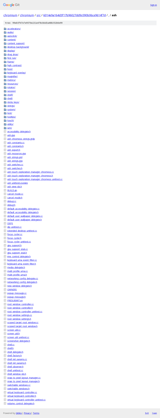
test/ (9, 113)
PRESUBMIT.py (15, 300)
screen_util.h (13, 333)
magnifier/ (12, 76)
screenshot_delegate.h (18, 340)
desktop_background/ (18, 46)
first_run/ (11, 57)
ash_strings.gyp (15, 160)
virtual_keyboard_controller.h (21, 395)
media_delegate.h (16, 267)
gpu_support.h (14, 245)
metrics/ (11, 79)
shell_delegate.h (15, 351)
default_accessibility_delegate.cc (23, 208)
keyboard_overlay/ (16, 72)
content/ (11, 39)
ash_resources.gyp (16, 153)
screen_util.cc (14, 329)
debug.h (11, 204)
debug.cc (11, 201)
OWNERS (12, 289)
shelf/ (10, 94)
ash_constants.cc (16, 142)
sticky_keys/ (13, 102)
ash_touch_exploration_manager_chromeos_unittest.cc (34, 179)
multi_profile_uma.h (17, 274)
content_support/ (16, 43)
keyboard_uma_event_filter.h (21, 263)
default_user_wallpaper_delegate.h (24, 219)
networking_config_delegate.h (22, 282)
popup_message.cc (17, 293)
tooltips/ (11, 116)
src (39, 15)
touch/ (10, 120)
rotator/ (11, 87)
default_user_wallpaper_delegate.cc (25, 216)
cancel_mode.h (14, 197)
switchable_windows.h (18, 388)
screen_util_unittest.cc (18, 337)
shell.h (10, 348)
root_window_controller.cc (20, 304)
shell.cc (11, 344)
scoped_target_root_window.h (22, 326)
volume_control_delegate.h (20, 403)
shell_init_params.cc (17, 359)
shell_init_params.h (16, 363)
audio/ (10, 32)
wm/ (9, 127)
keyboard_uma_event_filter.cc (22, 260)
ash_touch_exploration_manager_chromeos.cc (30, 171)
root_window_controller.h (20, 307)
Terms (36, 413)
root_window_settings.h (19, 318)
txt (147, 413)
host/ (10, 69)
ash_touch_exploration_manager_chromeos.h (30, 175)
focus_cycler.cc (14, 234)
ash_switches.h (14, 168)
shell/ (10, 98)
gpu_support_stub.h (17, 252)
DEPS (10, 223)
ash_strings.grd (14, 157)
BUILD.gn (12, 190)
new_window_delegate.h (19, 285)
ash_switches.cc (15, 164)
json (154, 413)
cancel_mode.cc (15, 193)
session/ (11, 91)
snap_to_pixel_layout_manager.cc (24, 377)
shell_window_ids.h (16, 373)
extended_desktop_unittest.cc (22, 230)
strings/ (11, 105)
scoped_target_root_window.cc (22, 322)
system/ (11, 109)
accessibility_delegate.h (19, 131)
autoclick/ (12, 35)
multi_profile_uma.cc (17, 271)
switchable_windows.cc (18, 385)
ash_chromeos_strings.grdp (21, 138)
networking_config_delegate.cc (22, 278)
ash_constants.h (15, 146)
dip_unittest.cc (14, 226)
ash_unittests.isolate (17, 182)
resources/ (12, 83)
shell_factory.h (14, 355)
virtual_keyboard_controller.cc (22, 392)
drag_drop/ (12, 54)
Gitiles (19, 413)
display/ (11, 50)
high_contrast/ (14, 65)
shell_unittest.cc (15, 370)
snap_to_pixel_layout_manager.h (23, 381)
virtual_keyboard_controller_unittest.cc (26, 399)
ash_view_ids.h (14, 186)
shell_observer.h (15, 366)
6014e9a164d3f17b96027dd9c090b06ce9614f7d (74, 15)
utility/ (10, 124)
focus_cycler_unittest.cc (19, 241)
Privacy (27, 413)
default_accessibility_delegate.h (23, 212)
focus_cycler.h (14, 238)
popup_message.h (16, 296)
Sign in (153, 4)
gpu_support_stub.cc (17, 249)
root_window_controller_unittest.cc (24, 311)
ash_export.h (13, 149)
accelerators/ (14, 28)
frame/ (10, 61)
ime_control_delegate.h (19, 256)
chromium (10, 15)
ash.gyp (11, 135)
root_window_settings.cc (19, 315)
